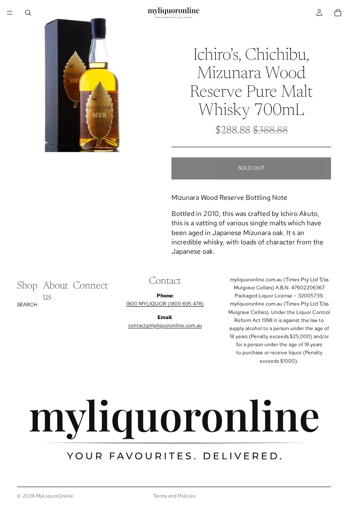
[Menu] (10, 12)
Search (27, 304)
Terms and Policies (174, 496)
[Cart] (337, 12)
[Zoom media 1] (84, 85)
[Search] (28, 12)
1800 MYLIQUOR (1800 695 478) (165, 303)
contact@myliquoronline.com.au (165, 325)
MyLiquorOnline (54, 496)
